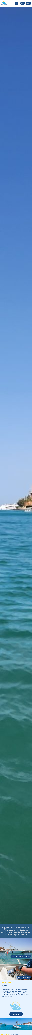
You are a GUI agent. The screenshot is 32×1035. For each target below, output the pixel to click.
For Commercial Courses (21, 956)
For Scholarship (24, 977)
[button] (16, 3)
